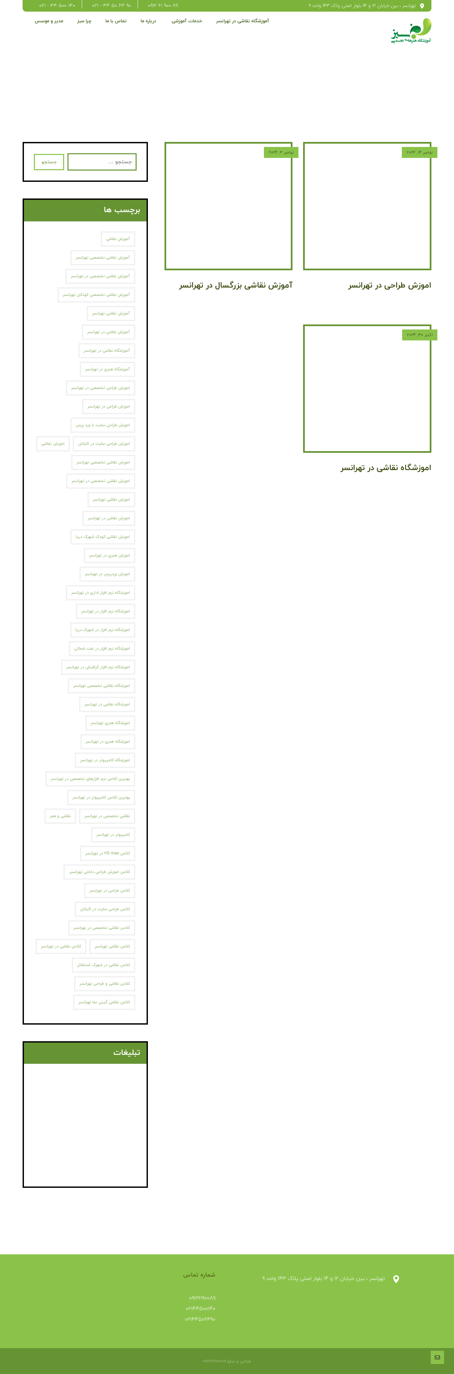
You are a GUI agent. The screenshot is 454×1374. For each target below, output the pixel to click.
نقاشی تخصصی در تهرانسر (107, 816)
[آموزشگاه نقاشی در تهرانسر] (411, 31)
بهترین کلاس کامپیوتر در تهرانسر (101, 797)
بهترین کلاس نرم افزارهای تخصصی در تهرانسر (90, 779)
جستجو (49, 162)
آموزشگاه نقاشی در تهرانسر (107, 350)
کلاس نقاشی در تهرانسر (61, 946)
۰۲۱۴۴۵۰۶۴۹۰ (200, 1319)
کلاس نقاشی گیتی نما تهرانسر (104, 1002)
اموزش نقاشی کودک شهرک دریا (103, 537)
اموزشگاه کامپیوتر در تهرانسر (105, 760)
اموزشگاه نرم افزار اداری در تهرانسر (100, 592)
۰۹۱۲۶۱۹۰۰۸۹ (202, 1298)
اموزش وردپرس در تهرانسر (107, 574)
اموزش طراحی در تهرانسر (108, 406)
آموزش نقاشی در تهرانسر (108, 332)
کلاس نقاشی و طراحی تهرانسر (104, 983)
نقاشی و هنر (60, 816)
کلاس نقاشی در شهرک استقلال (103, 965)
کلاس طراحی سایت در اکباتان (105, 909)
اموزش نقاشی (52, 443)
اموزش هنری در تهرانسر (109, 555)
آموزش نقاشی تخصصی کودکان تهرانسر (96, 295)
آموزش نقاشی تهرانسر (111, 313)
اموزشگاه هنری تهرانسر (110, 723)
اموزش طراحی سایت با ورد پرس (103, 425)
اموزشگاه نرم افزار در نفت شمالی (102, 648)
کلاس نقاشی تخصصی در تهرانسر (101, 928)
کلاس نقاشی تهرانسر (112, 946)
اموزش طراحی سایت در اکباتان (104, 443)
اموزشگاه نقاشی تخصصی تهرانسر (101, 685)
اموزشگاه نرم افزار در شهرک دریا (102, 630)
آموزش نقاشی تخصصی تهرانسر (103, 257)
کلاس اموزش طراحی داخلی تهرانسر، (99, 872)
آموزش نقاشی (118, 239)
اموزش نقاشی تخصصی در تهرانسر (100, 481)
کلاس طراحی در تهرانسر (109, 890)
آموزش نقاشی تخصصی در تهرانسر (100, 276)
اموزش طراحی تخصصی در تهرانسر (100, 388)
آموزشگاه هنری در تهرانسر (107, 369)
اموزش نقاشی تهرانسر (111, 499)
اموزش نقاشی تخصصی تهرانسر (103, 462)
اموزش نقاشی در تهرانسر (109, 518)
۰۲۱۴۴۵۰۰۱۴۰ (200, 1308)
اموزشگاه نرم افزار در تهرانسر (105, 611)
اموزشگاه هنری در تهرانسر (108, 741)
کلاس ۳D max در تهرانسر (107, 853)
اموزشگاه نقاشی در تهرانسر (107, 704)
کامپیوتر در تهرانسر (113, 834)
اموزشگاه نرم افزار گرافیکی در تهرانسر (98, 667)
